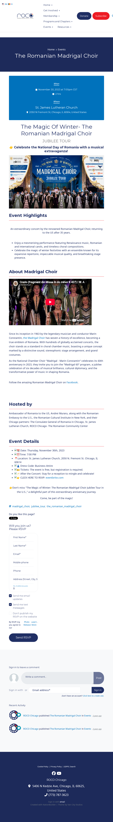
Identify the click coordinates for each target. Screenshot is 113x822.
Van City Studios (75, 804)
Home (47, 5)
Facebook (72, 382)
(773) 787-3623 (58, 795)
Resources (64, 27)
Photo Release (27, 623)
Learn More (34, 623)
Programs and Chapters (57, 21)
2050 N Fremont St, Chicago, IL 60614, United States (57, 112)
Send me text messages (20, 606)
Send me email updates (21, 597)
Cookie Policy (42, 766)
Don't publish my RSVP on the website (25, 615)
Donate (84, 16)
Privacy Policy (56, 766)
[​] (54, 773)
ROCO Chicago (31, 715)
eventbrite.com (55, 477)
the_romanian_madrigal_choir (64, 506)
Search (73, 766)
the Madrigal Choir (34, 337)
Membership (50, 16)
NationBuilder (49, 804)
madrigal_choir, (21, 506)
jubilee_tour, (38, 506)
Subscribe (101, 16)
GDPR (66, 766)
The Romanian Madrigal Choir (65, 715)
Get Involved (50, 10)
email (62, 801)
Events (47, 27)
